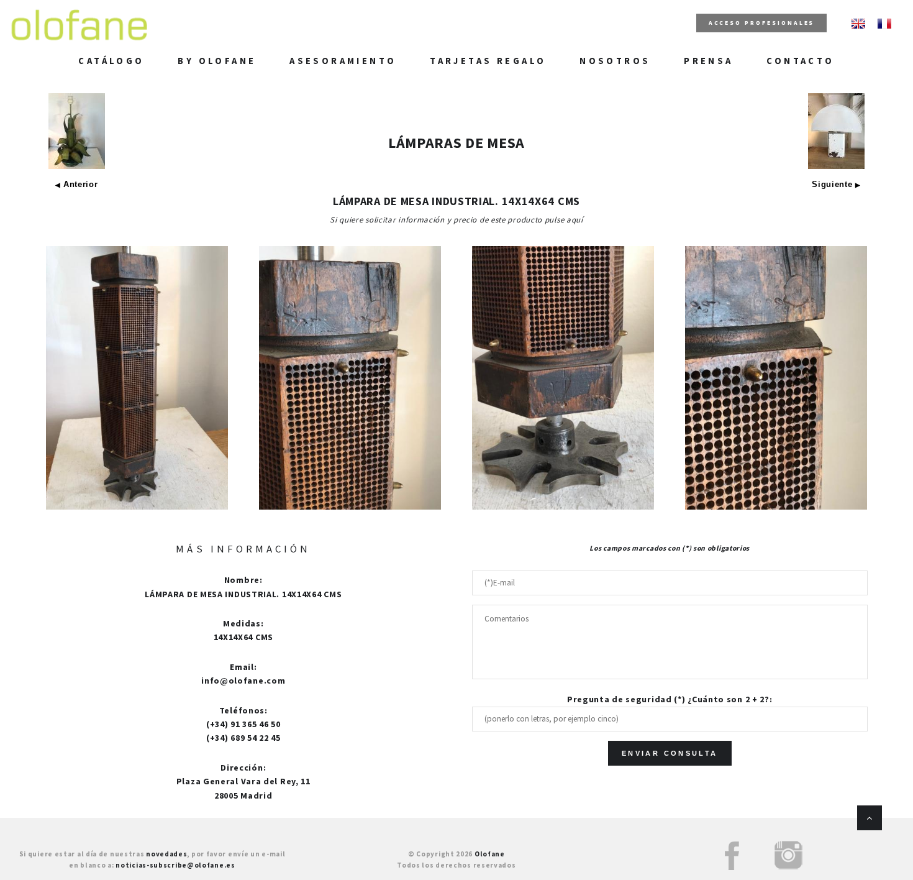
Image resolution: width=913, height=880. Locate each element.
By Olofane (217, 60)
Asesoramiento (342, 60)
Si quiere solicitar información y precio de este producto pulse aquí (456, 219)
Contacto (800, 60)
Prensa (708, 60)
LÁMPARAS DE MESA (456, 142)
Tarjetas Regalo (488, 60)
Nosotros (614, 60)
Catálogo (111, 60)
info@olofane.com (243, 680)
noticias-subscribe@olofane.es (175, 865)
